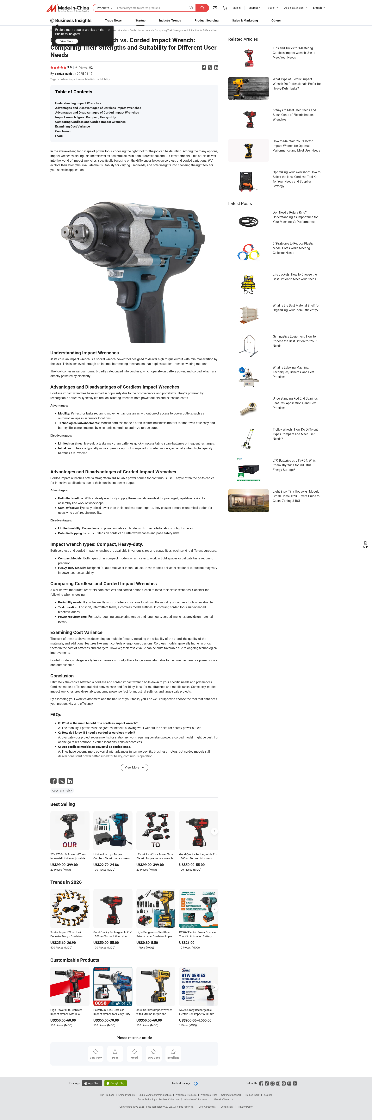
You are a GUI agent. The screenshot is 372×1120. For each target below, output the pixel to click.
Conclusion (63, 131)
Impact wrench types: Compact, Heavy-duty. (86, 117)
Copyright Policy (62, 790)
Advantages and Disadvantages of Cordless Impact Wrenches (98, 108)
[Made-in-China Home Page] (67, 8)
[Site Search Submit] (202, 8)
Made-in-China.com (169, 1099)
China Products (126, 1094)
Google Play (115, 1083)
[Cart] (225, 7)
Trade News (113, 20)
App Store (92, 1083)
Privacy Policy (245, 1106)
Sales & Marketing (245, 20)
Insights (268, 1094)
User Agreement (207, 1106)
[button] (191, 7)
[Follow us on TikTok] (267, 1083)
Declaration (227, 1106)
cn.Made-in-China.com (222, 1099)
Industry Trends (170, 20)
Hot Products (107, 1094)
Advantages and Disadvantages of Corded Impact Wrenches (97, 112)
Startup (140, 20)
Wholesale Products (186, 1094)
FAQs (59, 136)
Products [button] (103, 8)
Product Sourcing (207, 20)
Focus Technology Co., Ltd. (159, 1106)
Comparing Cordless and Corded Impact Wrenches (90, 122)
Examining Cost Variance (72, 126)
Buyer (271, 7)
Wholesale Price (209, 1094)
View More (66, 41)
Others (276, 20)
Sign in (237, 7)
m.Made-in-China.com (195, 1099)
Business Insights (73, 20)
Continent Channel (231, 1094)
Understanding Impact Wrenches (78, 103)
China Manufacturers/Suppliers (155, 1094)
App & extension (294, 7)
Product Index (252, 1094)
